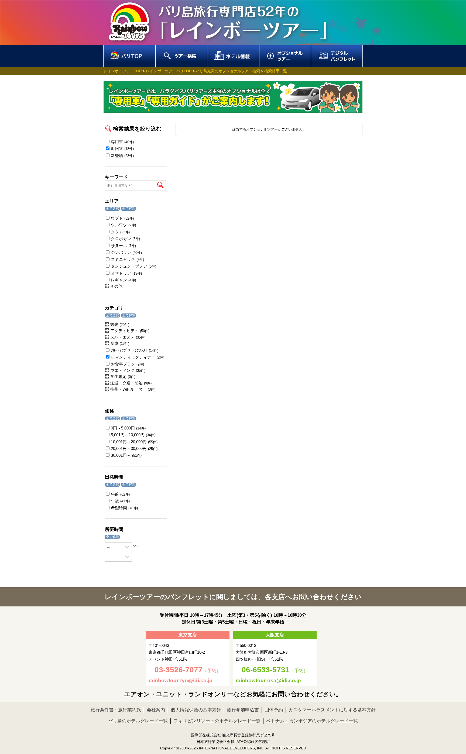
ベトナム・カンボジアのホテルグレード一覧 (312, 721)
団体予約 (274, 709)
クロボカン (125, 238)
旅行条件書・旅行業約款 (116, 709)
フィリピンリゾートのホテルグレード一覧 (217, 721)
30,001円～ (126, 455)
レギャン (123, 280)
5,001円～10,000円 (133, 434)
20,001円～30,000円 (134, 448)
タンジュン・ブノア (133, 266)
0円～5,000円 (128, 428)
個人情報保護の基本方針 (196, 709)
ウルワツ (123, 225)
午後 (120, 501)
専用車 (122, 141)
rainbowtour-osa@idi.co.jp (268, 680)
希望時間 (124, 508)
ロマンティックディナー (137, 357)
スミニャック (127, 259)
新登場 (122, 155)
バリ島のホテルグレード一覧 (138, 721)
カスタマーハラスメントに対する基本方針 (332, 709)
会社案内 (156, 709)
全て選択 (112, 208)
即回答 (122, 148)
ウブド (122, 218)
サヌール (123, 245)
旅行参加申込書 (243, 709)
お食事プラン (127, 364)
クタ (120, 232)
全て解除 (128, 208)
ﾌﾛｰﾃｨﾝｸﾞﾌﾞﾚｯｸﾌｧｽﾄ (134, 350)
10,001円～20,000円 (134, 441)
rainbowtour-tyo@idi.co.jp (181, 680)
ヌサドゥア (126, 273)
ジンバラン (126, 252)
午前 (120, 494)
